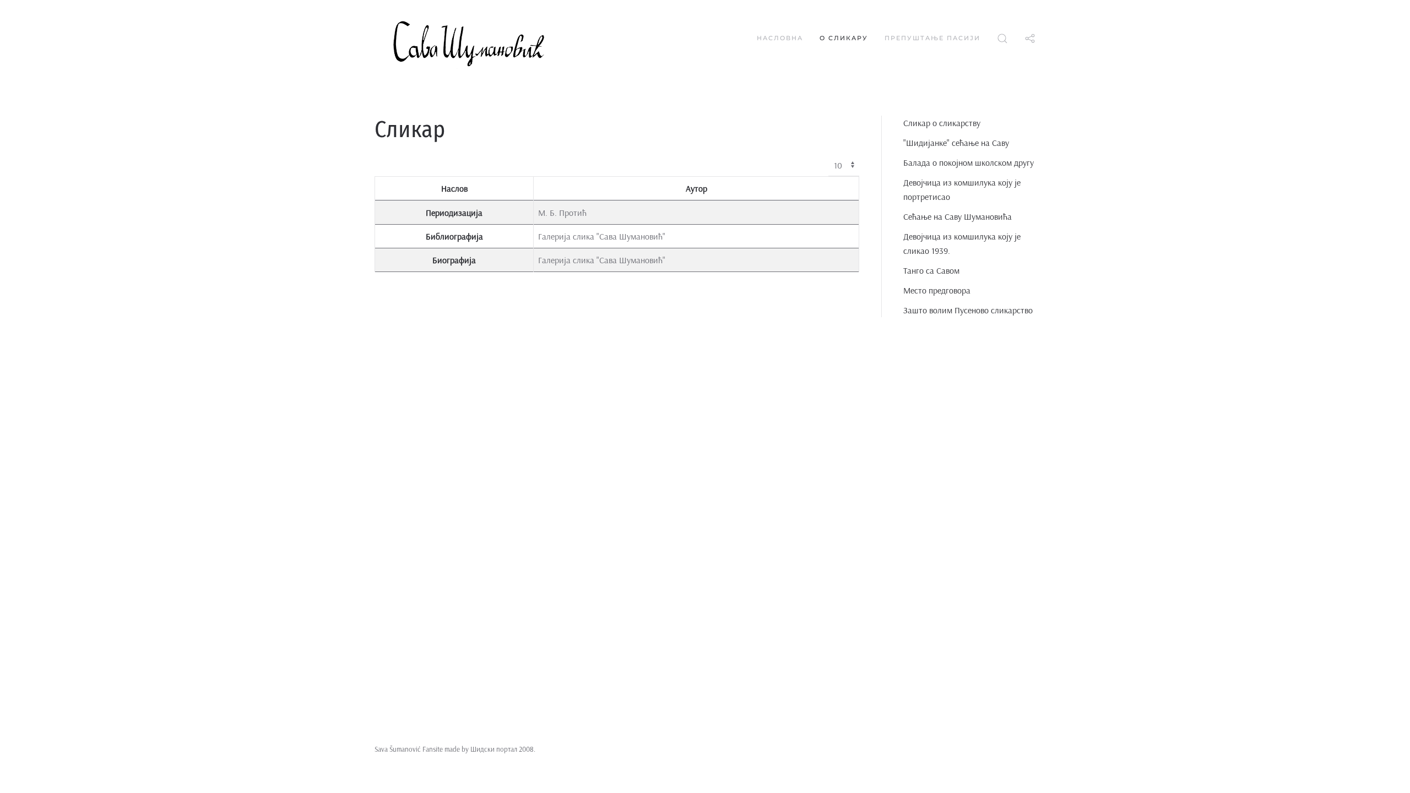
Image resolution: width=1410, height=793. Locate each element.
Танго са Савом (931, 270)
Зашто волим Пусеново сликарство (968, 310)
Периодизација (454, 212)
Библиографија (454, 236)
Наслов (454, 188)
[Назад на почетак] (496, 38)
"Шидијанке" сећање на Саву (956, 142)
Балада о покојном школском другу (968, 162)
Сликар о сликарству (941, 122)
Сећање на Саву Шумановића (957, 216)
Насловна (780, 38)
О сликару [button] (844, 38)
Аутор (696, 188)
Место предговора (936, 290)
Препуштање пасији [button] (932, 38)
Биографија (454, 259)
